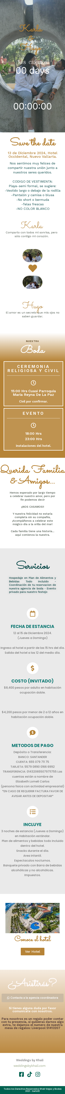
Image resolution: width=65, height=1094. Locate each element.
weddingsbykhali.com (30, 1066)
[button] (32, 951)
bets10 (36, 1091)
